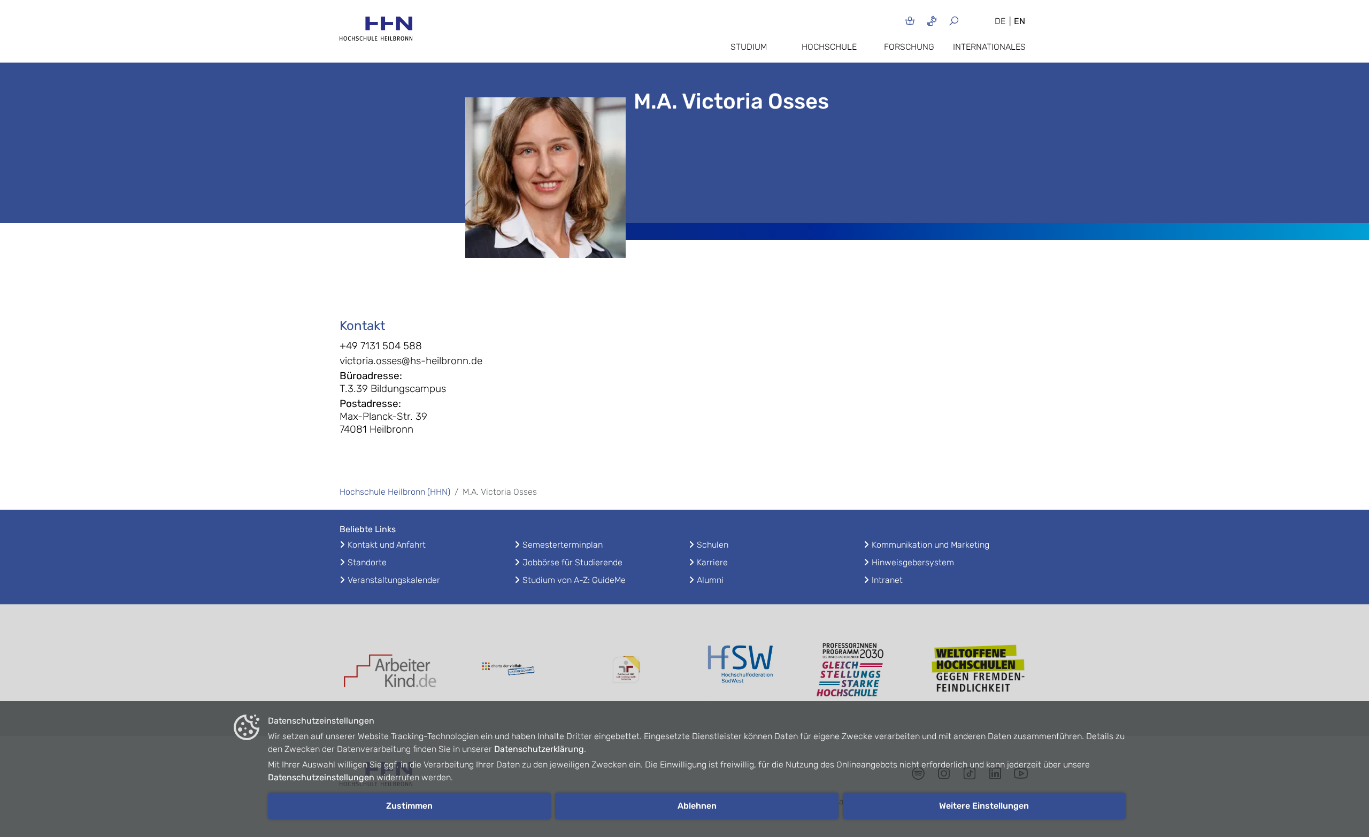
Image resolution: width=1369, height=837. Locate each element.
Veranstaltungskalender (394, 580)
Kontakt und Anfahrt (387, 545)
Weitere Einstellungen (984, 806)
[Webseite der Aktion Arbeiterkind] (390, 670)
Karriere (712, 562)
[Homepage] (376, 32)
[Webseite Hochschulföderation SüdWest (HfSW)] (743, 670)
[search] (966, 20)
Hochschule (829, 47)
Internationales (989, 47)
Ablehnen (697, 806)
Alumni (710, 580)
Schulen (712, 545)
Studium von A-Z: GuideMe (574, 580)
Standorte (367, 562)
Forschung (909, 47)
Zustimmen (409, 806)
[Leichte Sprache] (910, 20)
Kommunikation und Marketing (930, 545)
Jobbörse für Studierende (572, 562)
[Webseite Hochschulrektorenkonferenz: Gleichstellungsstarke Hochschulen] (978, 670)
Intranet (887, 580)
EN (1019, 21)
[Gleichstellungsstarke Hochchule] (861, 670)
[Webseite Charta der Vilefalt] (508, 670)
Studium (748, 47)
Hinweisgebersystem (913, 562)
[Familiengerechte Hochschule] (625, 670)
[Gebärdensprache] (932, 20)
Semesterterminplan (562, 545)
